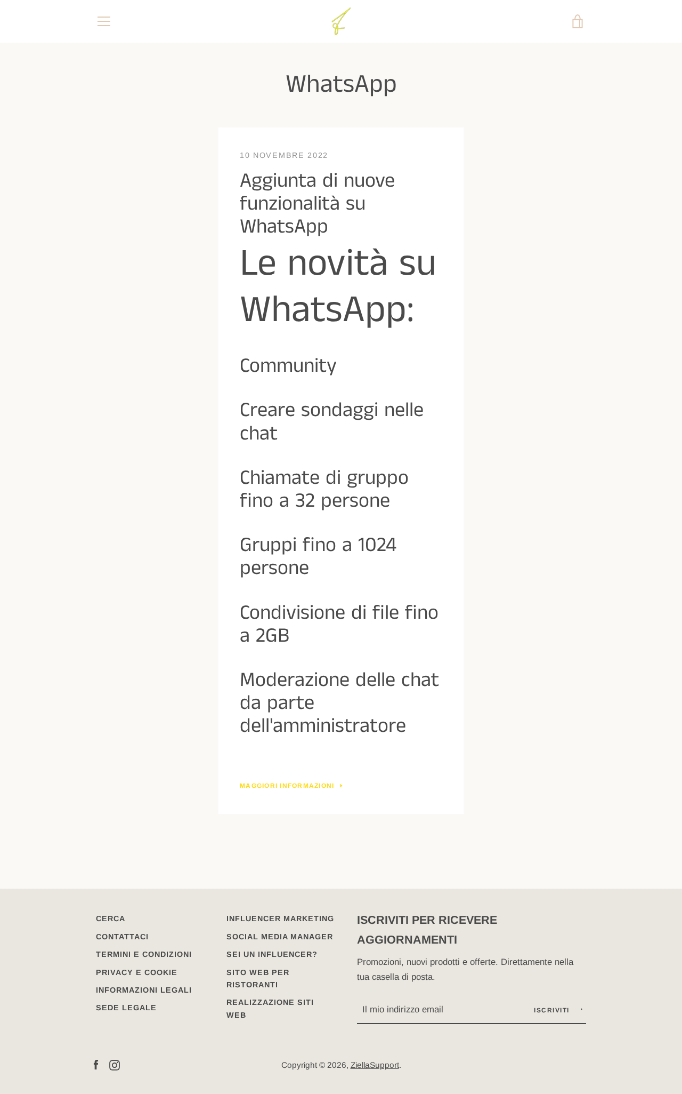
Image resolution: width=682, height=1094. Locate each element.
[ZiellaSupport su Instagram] (114, 1064)
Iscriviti (553, 1010)
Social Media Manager (279, 936)
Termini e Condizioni (144, 954)
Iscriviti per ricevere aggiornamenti (427, 929)
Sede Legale (126, 1007)
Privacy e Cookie (136, 972)
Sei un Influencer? (272, 954)
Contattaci (122, 936)
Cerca (110, 918)
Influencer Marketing (280, 918)
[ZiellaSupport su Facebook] (96, 1064)
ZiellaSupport (375, 1064)
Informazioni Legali (144, 990)
